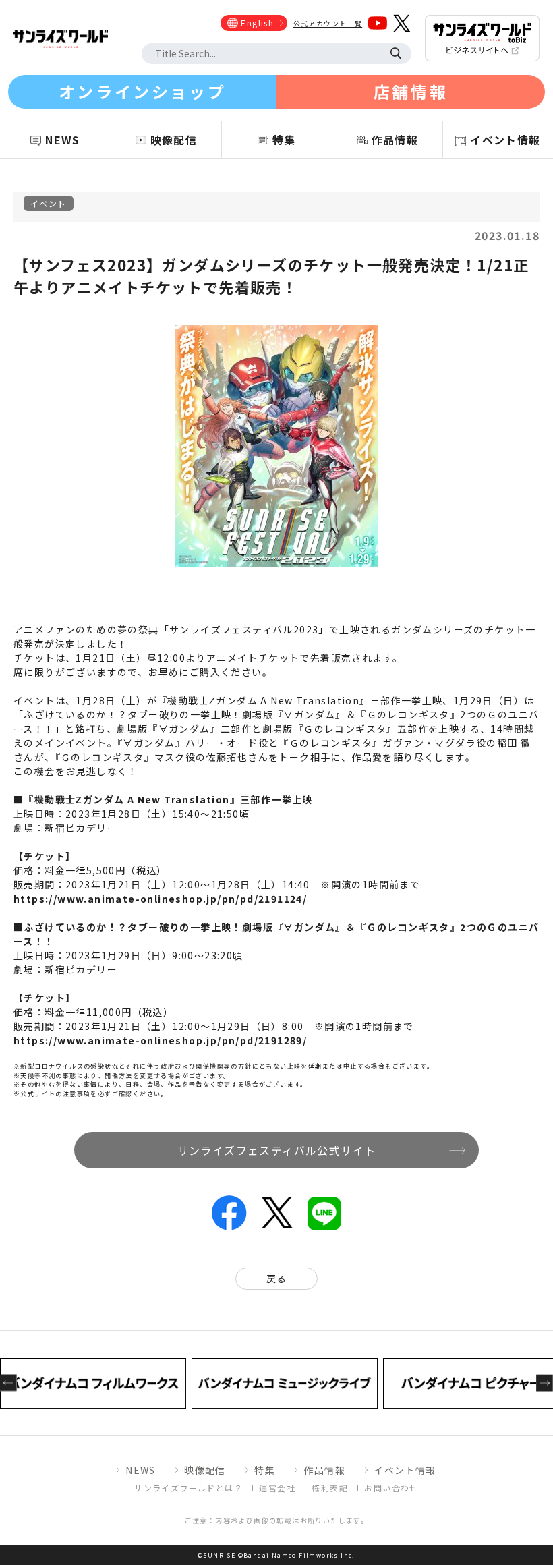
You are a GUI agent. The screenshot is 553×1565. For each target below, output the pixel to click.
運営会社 (277, 1487)
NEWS (140, 1470)
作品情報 (324, 1470)
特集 (264, 1470)
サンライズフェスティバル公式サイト (276, 1150)
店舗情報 (411, 91)
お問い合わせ (391, 1487)
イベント (48, 203)
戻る (276, 1278)
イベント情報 (405, 1470)
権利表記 (330, 1487)
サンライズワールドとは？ (188, 1487)
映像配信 (205, 1470)
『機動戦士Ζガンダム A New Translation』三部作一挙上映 (168, 799)
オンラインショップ (142, 91)
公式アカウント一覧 (328, 23)
